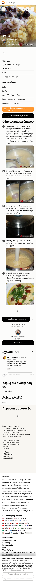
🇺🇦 (14, 533)
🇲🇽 (5, 523)
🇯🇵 (21, 533)
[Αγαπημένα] (27, 9)
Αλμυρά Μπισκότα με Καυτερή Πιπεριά (15, 430)
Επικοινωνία (7, 545)
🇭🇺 (26, 528)
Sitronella (15, 336)
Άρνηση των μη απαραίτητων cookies (18, 579)
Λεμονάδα (6, 456)
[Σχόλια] (32, 352)
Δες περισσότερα (28, 45)
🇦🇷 (14, 521)
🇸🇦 (22, 526)
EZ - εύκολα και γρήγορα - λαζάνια (14, 428)
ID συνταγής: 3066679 (18, 324)
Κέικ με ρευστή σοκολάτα (11, 433)
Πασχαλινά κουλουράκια (11, 442)
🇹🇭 (27, 523)
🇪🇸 (5, 521)
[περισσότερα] (32, 9)
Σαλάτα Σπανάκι (8, 454)
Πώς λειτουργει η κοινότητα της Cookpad (18, 552)
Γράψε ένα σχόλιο (14, 374)
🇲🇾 (21, 530)
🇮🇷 (11, 528)
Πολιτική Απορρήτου (10, 555)
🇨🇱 (12, 523)
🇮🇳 (17, 528)
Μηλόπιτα (6, 448)
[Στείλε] (32, 374)
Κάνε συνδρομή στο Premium (13, 508)
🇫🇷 (15, 526)
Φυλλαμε (6, 452)
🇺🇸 (7, 518)
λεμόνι (4, 91)
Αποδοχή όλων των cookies (18, 574)
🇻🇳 (20, 523)
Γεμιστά (5, 446)
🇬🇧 (20, 518)
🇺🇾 (23, 521)
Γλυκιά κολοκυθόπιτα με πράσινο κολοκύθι (16, 435)
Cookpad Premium (9, 540)
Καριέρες (6, 543)
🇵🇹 (6, 533)
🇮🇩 (6, 526)
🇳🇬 (5, 530)
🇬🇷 (13, 530)
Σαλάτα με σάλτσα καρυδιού (12, 437)
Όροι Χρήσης (7, 550)
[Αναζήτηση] (8, 2)
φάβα (10, 68)
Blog (4, 547)
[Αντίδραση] (9, 369)
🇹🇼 (29, 526)
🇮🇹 (5, 528)
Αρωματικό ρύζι (8, 458)
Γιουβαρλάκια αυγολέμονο (11, 444)
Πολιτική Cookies (16, 570)
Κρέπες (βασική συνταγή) (11, 440)
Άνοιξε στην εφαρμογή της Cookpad (16, 109)
